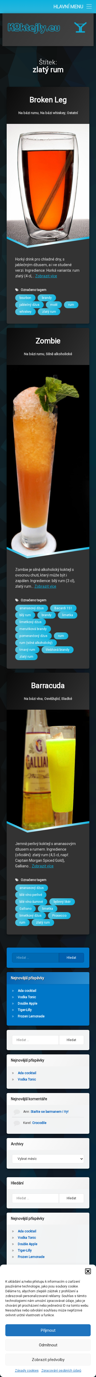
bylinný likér (62, 902)
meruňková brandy (33, 629)
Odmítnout (48, 1345)
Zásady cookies (27, 1370)
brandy (47, 298)
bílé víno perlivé (30, 895)
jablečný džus (29, 305)
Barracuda (48, 685)
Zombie (48, 340)
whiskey (25, 312)
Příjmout (48, 1330)
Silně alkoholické (59, 354)
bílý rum (25, 615)
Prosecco (59, 916)
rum (71, 305)
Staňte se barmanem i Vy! (50, 1112)
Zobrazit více (46, 276)
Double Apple (27, 1003)
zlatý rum (49, 312)
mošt (54, 305)
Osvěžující (52, 699)
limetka (67, 615)
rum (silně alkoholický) (36, 642)
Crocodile (39, 1123)
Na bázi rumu (28, 113)
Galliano (25, 909)
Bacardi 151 (63, 608)
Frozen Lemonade (31, 1016)
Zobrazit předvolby (48, 1359)
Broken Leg (48, 99)
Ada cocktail (27, 991)
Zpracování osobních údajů (61, 1370)
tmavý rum (27, 649)
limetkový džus (30, 622)
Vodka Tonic (27, 997)
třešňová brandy (57, 649)
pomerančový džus (33, 635)
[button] (88, 1271)
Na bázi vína (33, 699)
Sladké (66, 699)
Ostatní (72, 113)
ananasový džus (31, 608)
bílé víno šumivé (31, 902)
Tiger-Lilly (25, 1010)
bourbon (25, 298)
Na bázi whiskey (52, 113)
